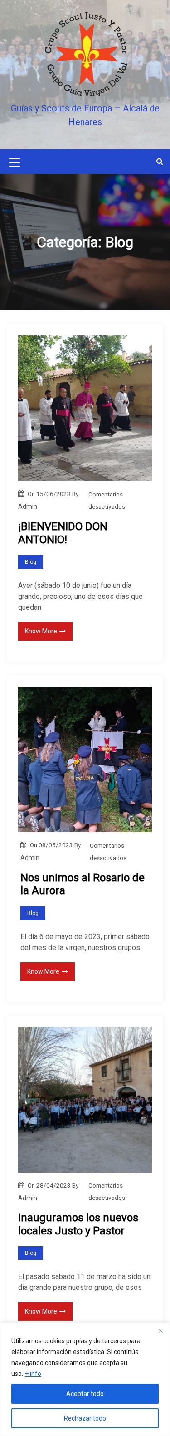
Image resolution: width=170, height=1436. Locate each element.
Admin (27, 506)
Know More (41, 631)
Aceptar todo (85, 1393)
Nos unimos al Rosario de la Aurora (82, 884)
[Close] (160, 1330)
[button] (159, 161)
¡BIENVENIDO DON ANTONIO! (62, 533)
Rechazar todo (85, 1418)
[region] (85, 1379)
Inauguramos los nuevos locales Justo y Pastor (78, 1224)
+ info (33, 1373)
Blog (30, 562)
